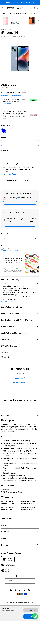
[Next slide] (38, 20)
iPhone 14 (6, 143)
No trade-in (29, 181)
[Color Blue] (3, 130)
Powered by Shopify (26, 602)
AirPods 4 (21, 221)
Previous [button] (2, 2)
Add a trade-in (11, 181)
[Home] (10, 8)
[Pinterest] (8, 357)
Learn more (5, 301)
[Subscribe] (32, 581)
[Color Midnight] (11, 130)
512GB (5, 155)
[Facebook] (2, 357)
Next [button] (38, 2)
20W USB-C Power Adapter (21, 219)
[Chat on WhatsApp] (35, 616)
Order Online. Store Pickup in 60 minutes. (20, 2)
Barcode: (14, 36)
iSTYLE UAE (16, 602)
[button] (2, 8)
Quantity (4, 233)
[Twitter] (5, 357)
